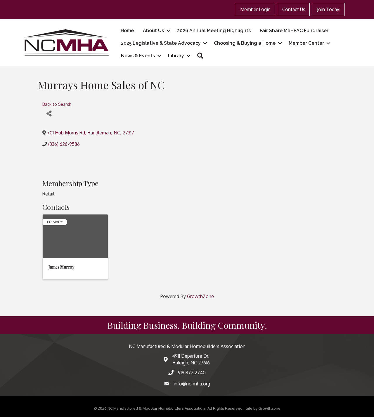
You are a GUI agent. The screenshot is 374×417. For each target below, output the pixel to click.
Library (176, 55)
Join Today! (328, 9)
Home (127, 30)
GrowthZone (200, 296)
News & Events (138, 55)
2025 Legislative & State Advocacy (161, 43)
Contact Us (293, 9)
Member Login (255, 9)
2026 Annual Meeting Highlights (214, 30)
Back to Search (56, 104)
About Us (153, 30)
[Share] (49, 113)
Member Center (306, 43)
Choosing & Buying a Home (245, 43)
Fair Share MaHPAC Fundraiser (294, 30)
